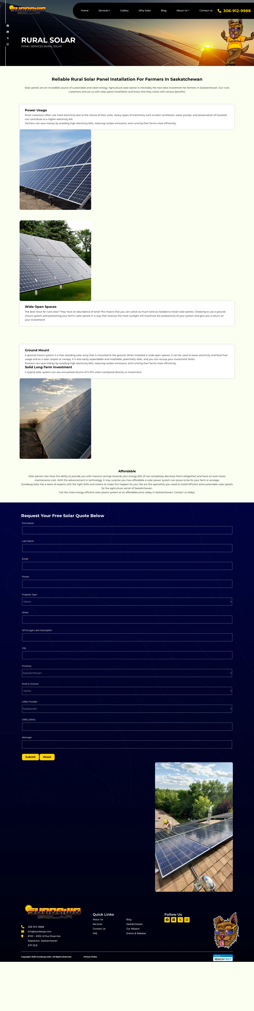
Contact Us (206, 10)
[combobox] (127, 602)
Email (25, 559)
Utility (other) (28, 719)
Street (25, 612)
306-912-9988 (237, 10)
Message (27, 737)
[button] (30, 757)
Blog (163, 10)
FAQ (95, 933)
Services (103, 10)
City (24, 648)
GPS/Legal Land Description (37, 630)
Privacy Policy (90, 957)
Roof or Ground (30, 684)
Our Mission (133, 928)
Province (26, 666)
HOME (25, 46)
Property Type (30, 594)
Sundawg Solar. (44, 957)
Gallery (124, 10)
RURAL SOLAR (53, 46)
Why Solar (145, 10)
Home (85, 10)
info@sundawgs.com (39, 931)
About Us (181, 10)
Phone (26, 576)
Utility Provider (29, 701)
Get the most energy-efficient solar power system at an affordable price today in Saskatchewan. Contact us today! (127, 492)
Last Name (28, 541)
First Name (28, 523)
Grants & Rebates (136, 933)
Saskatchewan (134, 924)
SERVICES (37, 46)
